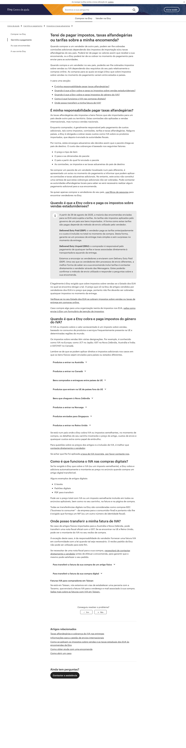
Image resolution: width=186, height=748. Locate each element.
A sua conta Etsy (18, 51)
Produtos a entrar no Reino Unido (70, 425)
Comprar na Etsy (18, 34)
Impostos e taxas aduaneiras (58, 26)
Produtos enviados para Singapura (71, 416)
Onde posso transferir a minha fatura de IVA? (77, 102)
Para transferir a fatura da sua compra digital (76, 573)
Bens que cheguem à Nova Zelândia (71, 398)
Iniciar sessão (171, 9)
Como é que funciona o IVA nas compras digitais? (80, 98)
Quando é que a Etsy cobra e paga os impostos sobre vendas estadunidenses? (94, 90)
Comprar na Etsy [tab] (83, 18)
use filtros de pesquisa (116, 192)
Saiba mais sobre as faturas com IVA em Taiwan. (75, 591)
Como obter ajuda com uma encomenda (71, 649)
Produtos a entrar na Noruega (68, 407)
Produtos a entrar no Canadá (68, 371)
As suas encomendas (20, 45)
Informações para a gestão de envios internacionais (77, 637)
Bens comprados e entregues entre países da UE (78, 380)
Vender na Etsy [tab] (103, 18)
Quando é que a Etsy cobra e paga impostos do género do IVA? (87, 94)
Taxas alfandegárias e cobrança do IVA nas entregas (77, 633)
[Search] (134, 9)
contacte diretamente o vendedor (67, 448)
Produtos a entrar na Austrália (68, 362)
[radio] (86, 612)
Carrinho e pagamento (32, 26)
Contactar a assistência (65, 675)
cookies (111, 2)
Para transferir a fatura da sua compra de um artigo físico (82, 564)
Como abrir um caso (60, 653)
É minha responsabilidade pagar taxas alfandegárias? (81, 86)
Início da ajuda (13, 26)
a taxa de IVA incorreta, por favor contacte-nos (105, 453)
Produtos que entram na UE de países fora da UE (78, 389)
